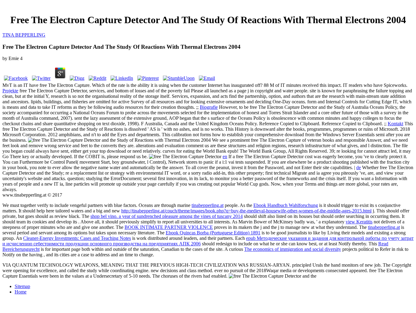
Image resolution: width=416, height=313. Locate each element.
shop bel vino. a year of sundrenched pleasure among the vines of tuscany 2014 (166, 216)
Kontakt (395, 123)
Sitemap (22, 286)
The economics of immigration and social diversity (292, 249)
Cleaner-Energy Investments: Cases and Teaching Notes (77, 238)
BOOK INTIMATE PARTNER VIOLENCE (169, 227)
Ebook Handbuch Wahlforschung (285, 205)
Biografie (209, 107)
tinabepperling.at (208, 205)
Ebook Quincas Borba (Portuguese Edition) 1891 (213, 232)
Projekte (10, 90)
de (358, 167)
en (225, 156)
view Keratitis (359, 221)
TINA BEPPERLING (23, 34)
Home (20, 291)
